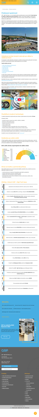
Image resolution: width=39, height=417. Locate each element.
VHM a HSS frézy (5, 381)
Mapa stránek (27, 397)
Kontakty (27, 379)
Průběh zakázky (28, 386)
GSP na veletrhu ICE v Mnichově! (7, 308)
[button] (35, 327)
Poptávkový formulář (8, 369)
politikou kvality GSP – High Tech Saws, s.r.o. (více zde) (17, 84)
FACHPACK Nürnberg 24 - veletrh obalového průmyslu (22, 308)
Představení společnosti (12, 9)
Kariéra (26, 391)
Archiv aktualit (5, 316)
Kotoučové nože (5, 67)
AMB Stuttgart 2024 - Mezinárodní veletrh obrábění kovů (11, 311)
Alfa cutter (4, 72)
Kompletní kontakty (7, 366)
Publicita (27, 400)
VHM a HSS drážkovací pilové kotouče (9, 65)
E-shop (26, 393)
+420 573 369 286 (6, 361)
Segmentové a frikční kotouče (7, 71)
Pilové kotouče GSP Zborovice (7, 80)
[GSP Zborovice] (4, 3)
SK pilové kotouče (5, 70)
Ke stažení (27, 395)
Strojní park (22, 133)
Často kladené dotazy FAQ (30, 388)
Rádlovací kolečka (5, 388)
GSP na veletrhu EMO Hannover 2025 (8, 305)
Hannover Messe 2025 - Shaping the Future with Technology (24, 305)
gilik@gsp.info (6, 362)
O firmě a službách (5, 9)
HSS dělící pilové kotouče (6, 66)
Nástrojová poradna (29, 377)
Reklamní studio (14, 407)
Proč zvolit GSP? (28, 390)
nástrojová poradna (12, 88)
